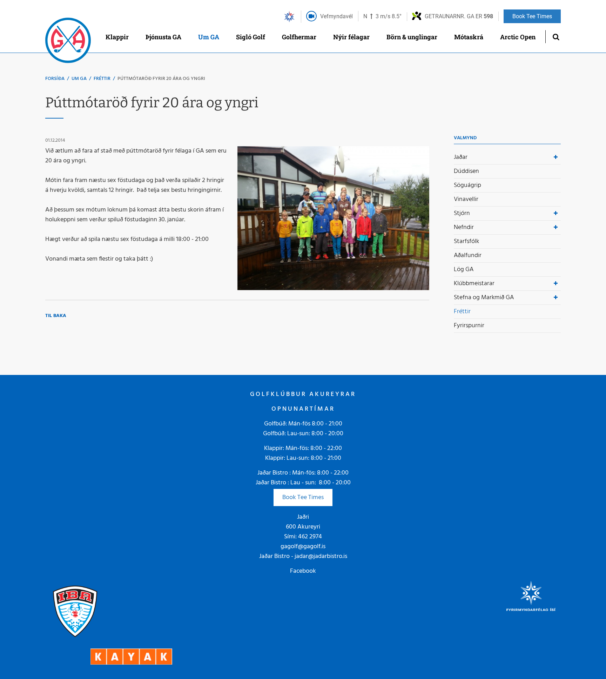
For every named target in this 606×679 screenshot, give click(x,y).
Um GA (79, 79)
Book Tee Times (303, 497)
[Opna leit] (555, 36)
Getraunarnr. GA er (459, 16)
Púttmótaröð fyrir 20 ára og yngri (161, 79)
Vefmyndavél (336, 16)
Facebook (303, 571)
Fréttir (102, 79)
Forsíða (55, 79)
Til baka (55, 316)
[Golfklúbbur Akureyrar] (68, 42)
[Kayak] (131, 656)
